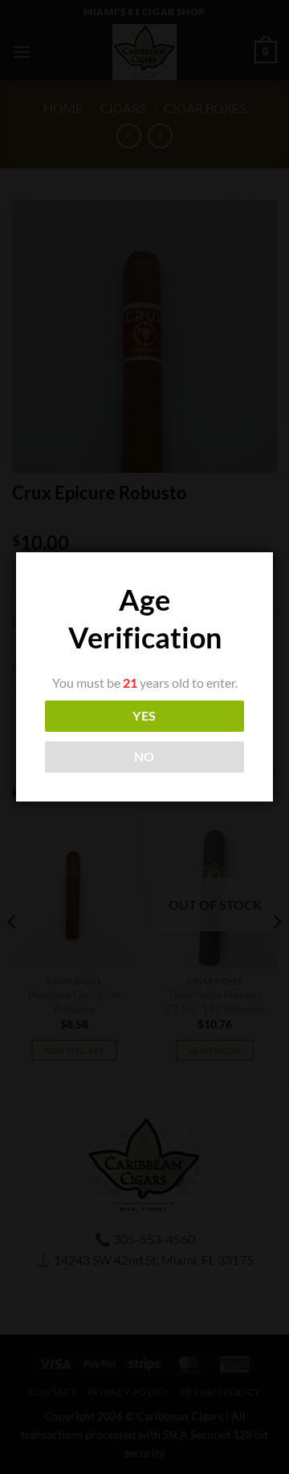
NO (144, 756)
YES (144, 716)
